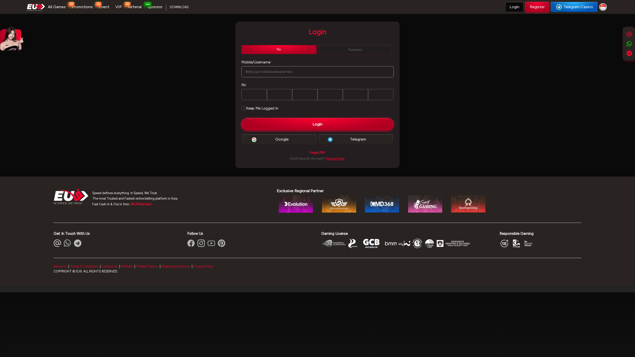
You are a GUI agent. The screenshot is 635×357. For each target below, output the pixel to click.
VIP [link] (118, 6)
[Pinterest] (221, 243)
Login (514, 6)
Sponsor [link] (155, 6)
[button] (514, 7)
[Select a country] (603, 7)
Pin (243, 85)
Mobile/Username (256, 62)
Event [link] (104, 6)
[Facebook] (191, 243)
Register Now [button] (335, 158)
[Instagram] (201, 243)
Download (179, 7)
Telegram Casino (578, 6)
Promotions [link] (82, 6)
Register (537, 6)
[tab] (279, 49)
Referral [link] (135, 6)
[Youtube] (211, 243)
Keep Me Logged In (262, 108)
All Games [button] (57, 6)
